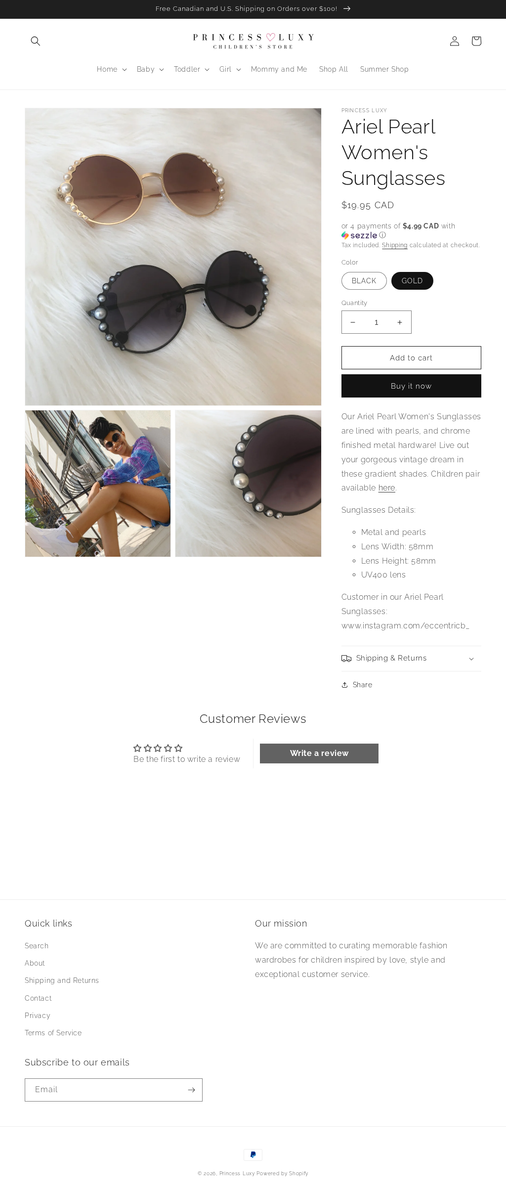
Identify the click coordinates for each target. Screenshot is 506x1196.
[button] (35, 41)
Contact (38, 998)
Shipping (395, 245)
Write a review (319, 753)
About (35, 963)
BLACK (364, 281)
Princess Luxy (237, 1173)
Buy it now (411, 386)
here (387, 487)
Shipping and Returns (62, 980)
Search (37, 946)
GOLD (412, 281)
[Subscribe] (191, 1090)
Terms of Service (53, 1033)
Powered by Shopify (282, 1173)
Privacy (37, 1015)
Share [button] (363, 685)
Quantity (354, 303)
